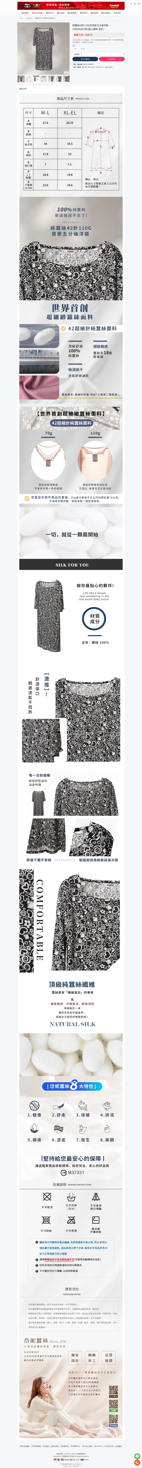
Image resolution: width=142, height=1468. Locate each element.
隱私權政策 (65, 1446)
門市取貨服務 (36, 1446)
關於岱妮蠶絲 (25, 1446)
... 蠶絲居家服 (28, 18)
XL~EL (83, 49)
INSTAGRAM (109, 1446)
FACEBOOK (98, 1446)
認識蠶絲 (119, 1446)
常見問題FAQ (75, 1446)
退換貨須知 (55, 1446)
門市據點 (46, 1446)
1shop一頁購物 (72, 1466)
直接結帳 (112, 59)
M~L (75, 49)
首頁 (22, 18)
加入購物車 (86, 59)
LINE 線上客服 (87, 1446)
